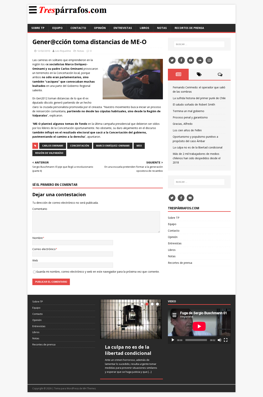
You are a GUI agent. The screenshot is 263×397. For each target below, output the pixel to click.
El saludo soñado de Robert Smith (194, 104)
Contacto (78, 28)
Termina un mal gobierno (188, 111)
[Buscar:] (199, 44)
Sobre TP (37, 28)
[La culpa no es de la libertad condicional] (131, 319)
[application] (199, 326)
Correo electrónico (44, 249)
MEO (139, 145)
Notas (162, 28)
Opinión (100, 28)
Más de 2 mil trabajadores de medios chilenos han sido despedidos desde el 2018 (196, 158)
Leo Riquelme (63, 51)
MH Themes (89, 388)
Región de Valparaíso (49, 153)
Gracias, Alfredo (183, 124)
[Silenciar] (219, 340)
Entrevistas (123, 28)
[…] (150, 372)
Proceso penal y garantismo (190, 117)
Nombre (37, 238)
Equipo (57, 28)
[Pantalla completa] (226, 340)
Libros (144, 28)
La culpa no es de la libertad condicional (197, 147)
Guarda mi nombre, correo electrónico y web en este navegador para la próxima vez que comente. (97, 271)
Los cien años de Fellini (187, 130)
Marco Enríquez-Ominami (113, 145)
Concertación (79, 145)
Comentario (39, 209)
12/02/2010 (43, 51)
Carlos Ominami (52, 145)
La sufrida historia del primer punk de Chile (199, 98)
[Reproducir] (173, 340)
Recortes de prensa (189, 28)
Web (35, 260)
